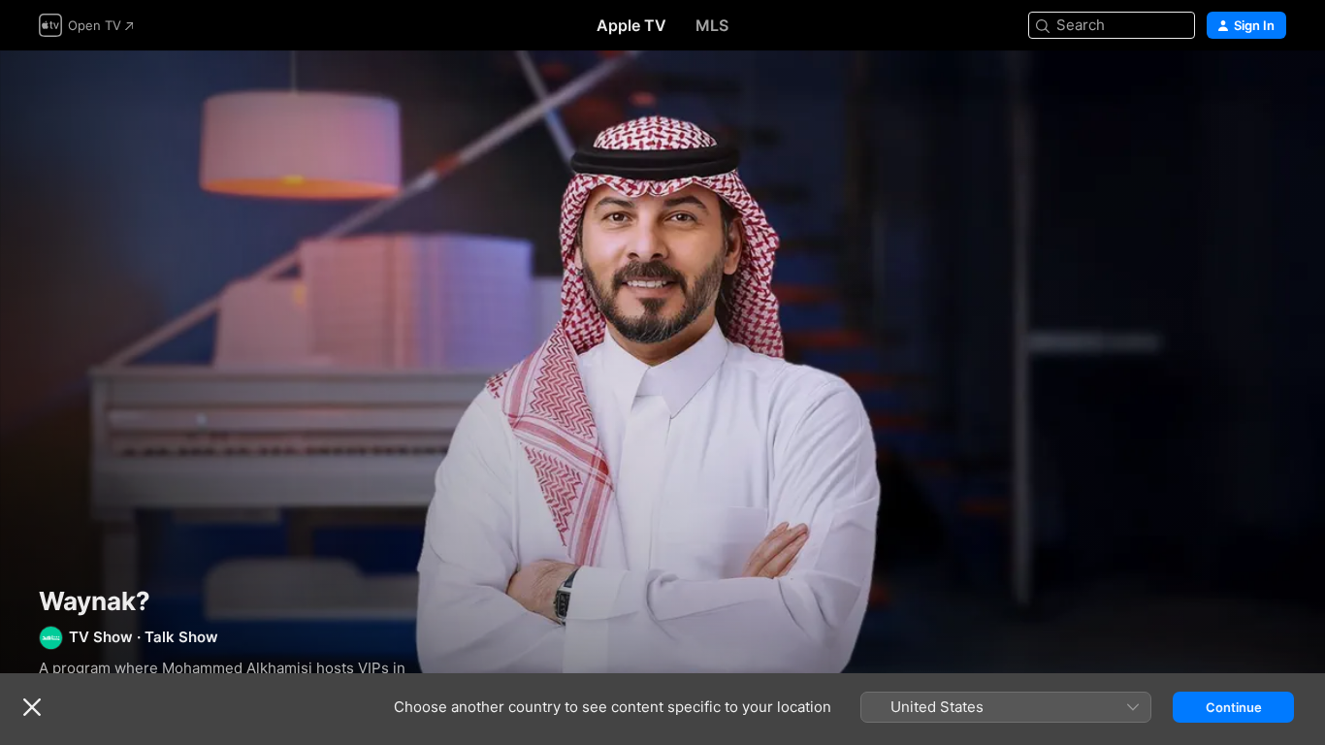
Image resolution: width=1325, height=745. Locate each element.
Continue (1234, 707)
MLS (711, 25)
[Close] (32, 707)
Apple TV (631, 25)
